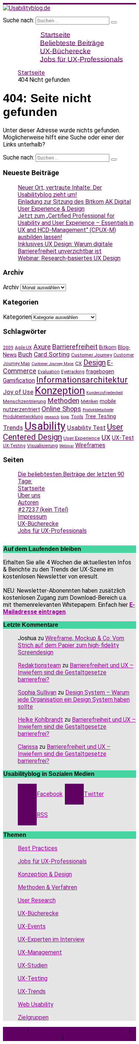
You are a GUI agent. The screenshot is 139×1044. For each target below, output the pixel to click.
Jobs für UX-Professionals (81, 59)
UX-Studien (32, 965)
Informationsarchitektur (82, 380)
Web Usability (35, 1004)
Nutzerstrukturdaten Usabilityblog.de (78, 1030)
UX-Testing (14, 445)
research (51, 417)
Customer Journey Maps (53, 363)
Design (94, 362)
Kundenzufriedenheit (104, 392)
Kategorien (17, 316)
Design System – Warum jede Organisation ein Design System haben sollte (74, 699)
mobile (108, 401)
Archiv (11, 287)
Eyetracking (73, 371)
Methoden (63, 401)
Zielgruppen (33, 1017)
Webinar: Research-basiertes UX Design (69, 258)
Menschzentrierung (24, 401)
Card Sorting (52, 354)
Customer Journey (91, 355)
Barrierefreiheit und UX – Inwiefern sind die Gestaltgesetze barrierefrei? (75, 672)
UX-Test (123, 437)
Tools (77, 416)
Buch (25, 354)
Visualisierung (42, 445)
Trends (13, 427)
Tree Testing (100, 416)
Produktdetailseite (98, 409)
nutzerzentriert (21, 409)
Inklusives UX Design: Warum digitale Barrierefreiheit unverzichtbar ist (65, 248)
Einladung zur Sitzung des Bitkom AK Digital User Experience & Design (74, 205)
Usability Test (86, 427)
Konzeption (60, 391)
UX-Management (40, 952)
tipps (65, 417)
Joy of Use (18, 392)
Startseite (31, 488)
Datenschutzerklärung (31, 1037)
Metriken (89, 401)
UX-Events (32, 926)
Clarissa (28, 746)
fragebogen (100, 371)
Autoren (28, 502)
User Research (37, 900)
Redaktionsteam (39, 665)
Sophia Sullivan (37, 692)
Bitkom (107, 347)
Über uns (29, 495)
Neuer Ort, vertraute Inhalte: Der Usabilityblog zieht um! (60, 191)
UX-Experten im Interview (51, 939)
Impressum (32, 516)
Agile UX (23, 347)
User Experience (81, 438)
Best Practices (37, 848)
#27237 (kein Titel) (43, 509)
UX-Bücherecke (38, 523)
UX (106, 438)
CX (78, 363)
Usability (45, 426)
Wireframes (90, 445)
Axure (42, 347)
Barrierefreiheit (74, 347)
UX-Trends (32, 991)
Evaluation (49, 371)
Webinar (66, 446)
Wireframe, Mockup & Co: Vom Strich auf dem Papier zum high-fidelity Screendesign (71, 645)
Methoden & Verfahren (47, 887)
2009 (8, 347)
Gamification (19, 380)
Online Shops (61, 409)
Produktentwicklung (23, 416)
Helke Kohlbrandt (40, 719)
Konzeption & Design (45, 874)
